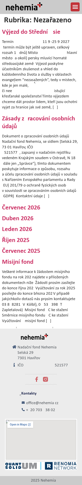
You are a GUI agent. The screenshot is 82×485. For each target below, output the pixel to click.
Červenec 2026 (21, 208)
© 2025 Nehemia (41, 480)
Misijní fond (17, 262)
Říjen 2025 (15, 240)
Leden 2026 (17, 229)
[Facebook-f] (36, 379)
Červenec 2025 (21, 251)
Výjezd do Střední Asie (31, 32)
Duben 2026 (17, 218)
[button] (75, 6)
